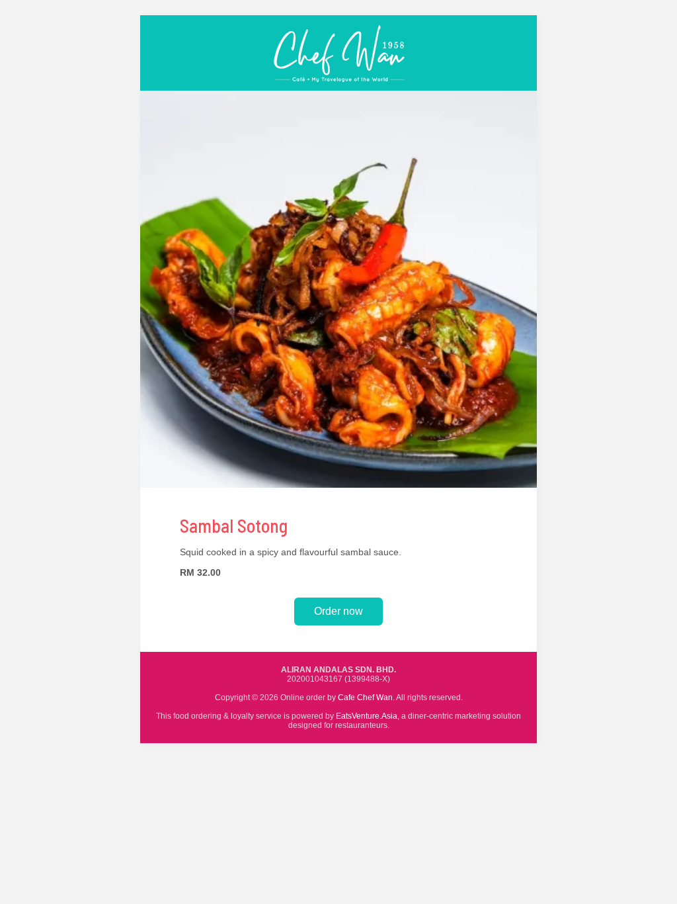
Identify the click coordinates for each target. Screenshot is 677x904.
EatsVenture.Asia (366, 716)
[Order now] (338, 87)
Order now (338, 611)
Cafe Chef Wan (365, 697)
